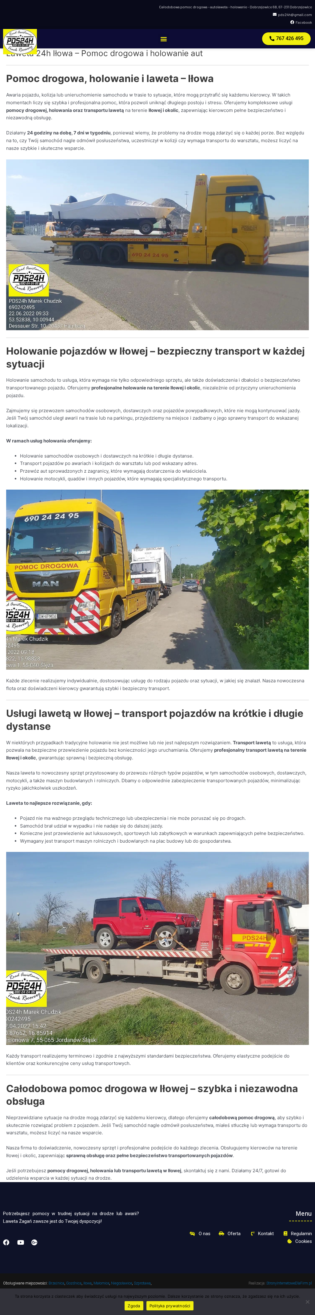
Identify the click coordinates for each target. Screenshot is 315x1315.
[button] (163, 39)
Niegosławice (121, 1283)
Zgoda (134, 1305)
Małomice (101, 1283)
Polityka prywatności (170, 1305)
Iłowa (87, 1283)
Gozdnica (74, 1283)
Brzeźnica (56, 1283)
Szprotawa (142, 1283)
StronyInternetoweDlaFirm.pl (289, 1283)
